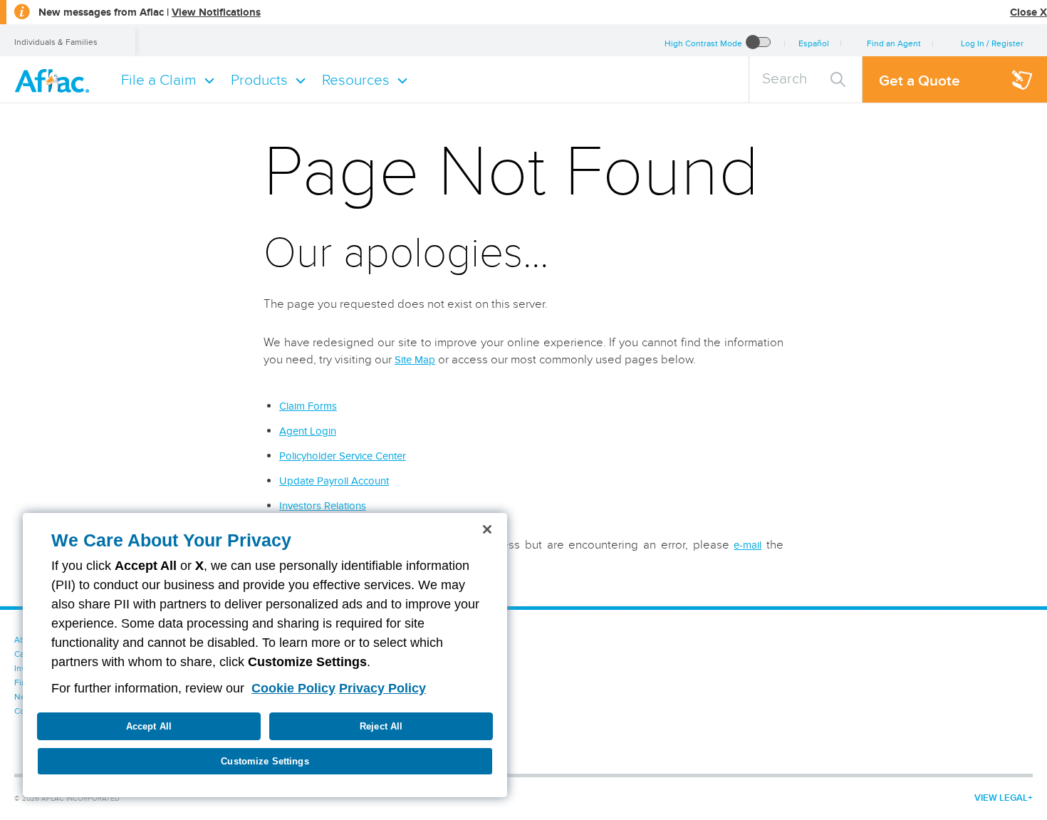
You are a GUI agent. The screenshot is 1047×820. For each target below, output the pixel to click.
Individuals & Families (56, 41)
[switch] (758, 43)
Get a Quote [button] (919, 80)
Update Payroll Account (334, 481)
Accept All (149, 726)
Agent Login (307, 431)
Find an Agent (894, 43)
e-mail (747, 545)
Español (813, 43)
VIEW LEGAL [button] (1001, 797)
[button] (991, 43)
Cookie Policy (293, 688)
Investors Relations (322, 506)
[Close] (487, 529)
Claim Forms (308, 406)
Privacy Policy (382, 688)
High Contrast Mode (703, 43)
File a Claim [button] (159, 79)
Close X (1028, 12)
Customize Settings (264, 761)
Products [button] (259, 79)
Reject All (381, 726)
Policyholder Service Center (342, 456)
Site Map (415, 359)
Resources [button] (356, 79)
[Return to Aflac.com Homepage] (55, 79)
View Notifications (216, 12)
